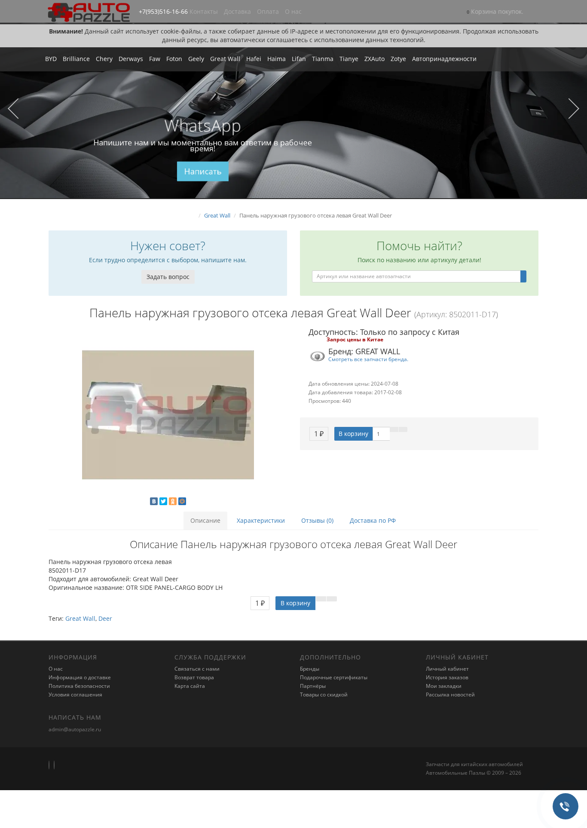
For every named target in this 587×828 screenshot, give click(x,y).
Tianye (348, 59)
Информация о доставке (80, 677)
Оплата (268, 11)
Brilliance (76, 59)
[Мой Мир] (182, 501)
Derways (131, 59)
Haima (276, 59)
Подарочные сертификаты (333, 677)
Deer (105, 618)
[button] (495, 12)
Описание (205, 520)
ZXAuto (374, 59)
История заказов (447, 677)
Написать (202, 171)
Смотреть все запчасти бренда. (368, 359)
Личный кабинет (447, 668)
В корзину (353, 433)
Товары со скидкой (324, 694)
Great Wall (225, 59)
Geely (196, 59)
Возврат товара (194, 677)
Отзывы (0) (317, 520)
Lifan (299, 59)
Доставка (237, 11)
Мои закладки (444, 686)
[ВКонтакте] (154, 501)
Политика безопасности (79, 686)
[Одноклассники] (173, 501)
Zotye (398, 59)
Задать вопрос (168, 277)
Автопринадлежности (444, 59)
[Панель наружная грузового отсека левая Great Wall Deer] (168, 415)
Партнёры (313, 686)
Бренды (309, 668)
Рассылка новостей (450, 694)
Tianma (322, 59)
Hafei (253, 59)
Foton (174, 59)
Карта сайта (189, 686)
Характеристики (261, 520)
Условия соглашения (75, 694)
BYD (51, 59)
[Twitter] (163, 501)
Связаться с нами (197, 668)
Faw (154, 59)
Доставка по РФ (373, 520)
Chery (104, 59)
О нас (293, 11)
